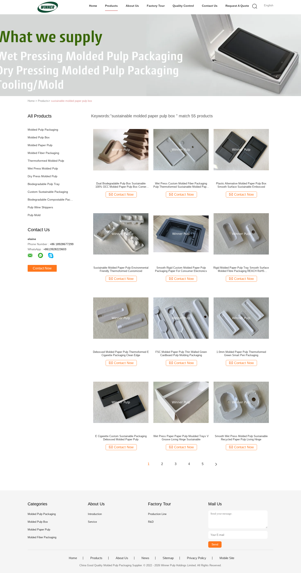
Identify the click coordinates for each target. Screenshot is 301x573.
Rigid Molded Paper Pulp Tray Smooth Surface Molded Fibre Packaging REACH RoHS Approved (241, 269)
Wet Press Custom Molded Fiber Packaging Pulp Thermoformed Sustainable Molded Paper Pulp (181, 185)
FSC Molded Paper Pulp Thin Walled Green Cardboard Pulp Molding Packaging (181, 353)
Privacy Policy (196, 558)
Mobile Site (227, 558)
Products (111, 5)
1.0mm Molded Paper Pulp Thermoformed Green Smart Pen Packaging (241, 353)
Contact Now (42, 268)
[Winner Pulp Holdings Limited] (48, 7)
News (145, 558)
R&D (151, 521)
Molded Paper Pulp (40, 145)
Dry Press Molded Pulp (42, 176)
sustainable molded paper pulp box (71, 100)
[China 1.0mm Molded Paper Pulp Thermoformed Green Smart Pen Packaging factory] (241, 318)
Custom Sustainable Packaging (48, 191)
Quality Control (183, 5)
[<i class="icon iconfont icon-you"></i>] (216, 464)
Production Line (157, 514)
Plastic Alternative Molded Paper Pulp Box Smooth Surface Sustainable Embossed (241, 185)
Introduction (95, 514)
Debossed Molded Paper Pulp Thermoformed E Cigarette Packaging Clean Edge (121, 353)
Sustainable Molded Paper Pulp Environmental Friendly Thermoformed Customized (120, 269)
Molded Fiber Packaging (43, 153)
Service (92, 521)
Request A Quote (237, 5)
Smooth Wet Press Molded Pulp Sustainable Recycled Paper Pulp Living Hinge (241, 438)
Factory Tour (156, 5)
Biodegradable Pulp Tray (44, 184)
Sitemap (168, 558)
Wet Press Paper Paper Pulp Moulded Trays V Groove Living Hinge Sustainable (181, 438)
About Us (132, 5)
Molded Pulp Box (39, 137)
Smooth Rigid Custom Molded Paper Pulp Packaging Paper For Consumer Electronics (181, 269)
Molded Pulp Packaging (43, 129)
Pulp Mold (34, 215)
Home (93, 5)
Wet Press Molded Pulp (43, 168)
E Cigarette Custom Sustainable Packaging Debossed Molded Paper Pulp (121, 438)
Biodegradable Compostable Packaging (51, 199)
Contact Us (209, 5)
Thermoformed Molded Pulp (46, 160)
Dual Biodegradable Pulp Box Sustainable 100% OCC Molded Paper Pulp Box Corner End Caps (120, 185)
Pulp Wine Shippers (40, 207)
